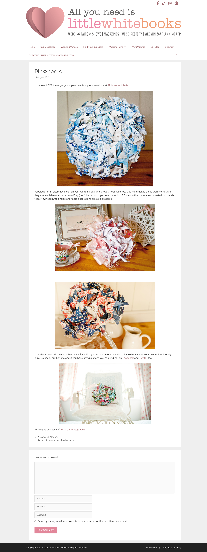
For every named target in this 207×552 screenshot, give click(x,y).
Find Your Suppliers (93, 47)
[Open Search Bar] (177, 55)
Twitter (143, 358)
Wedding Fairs (116, 47)
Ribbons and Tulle (118, 85)
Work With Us (138, 47)
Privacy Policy (153, 547)
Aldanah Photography (72, 429)
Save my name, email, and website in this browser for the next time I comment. (82, 521)
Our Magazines (47, 47)
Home (32, 47)
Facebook (128, 358)
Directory (169, 47)
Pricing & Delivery (172, 547)
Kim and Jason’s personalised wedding (56, 440)
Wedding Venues (69, 47)
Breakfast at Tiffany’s (48, 437)
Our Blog (155, 47)
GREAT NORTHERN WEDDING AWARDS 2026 (51, 55)
